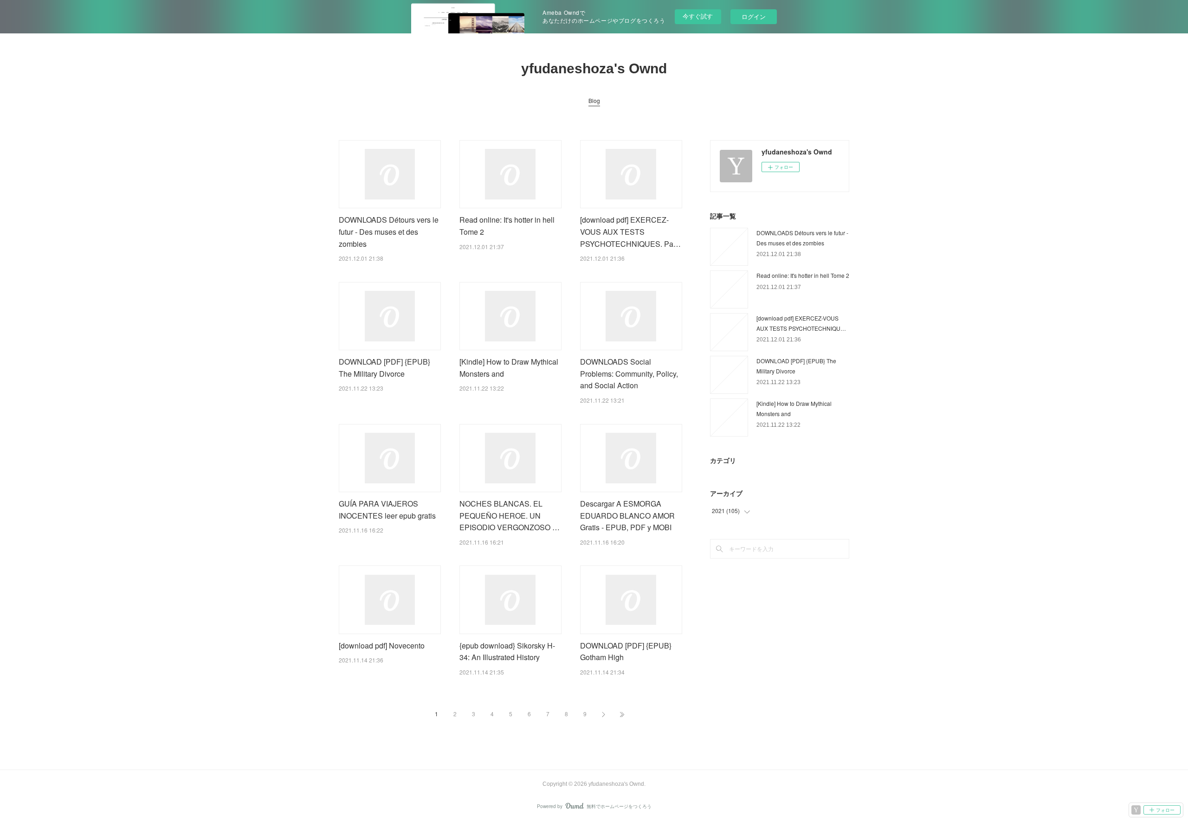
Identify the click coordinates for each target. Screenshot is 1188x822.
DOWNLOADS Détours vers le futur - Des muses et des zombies (389, 231)
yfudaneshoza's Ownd (594, 68)
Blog (594, 100)
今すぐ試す (698, 16)
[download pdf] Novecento (382, 645)
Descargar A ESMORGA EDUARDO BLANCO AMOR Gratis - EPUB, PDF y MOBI (627, 515)
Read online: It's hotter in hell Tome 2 (802, 275)
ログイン (754, 16)
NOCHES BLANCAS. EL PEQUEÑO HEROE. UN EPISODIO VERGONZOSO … (509, 515)
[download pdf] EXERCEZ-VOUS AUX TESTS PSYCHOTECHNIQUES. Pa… (630, 231)
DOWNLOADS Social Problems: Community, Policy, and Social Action (629, 373)
